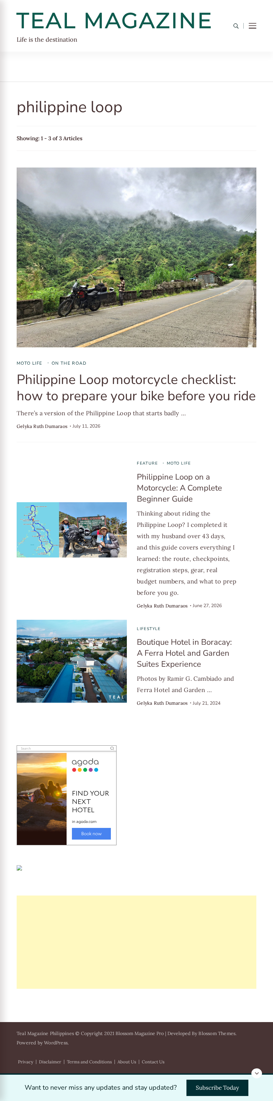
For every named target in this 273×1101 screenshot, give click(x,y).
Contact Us (153, 1062)
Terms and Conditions (89, 1062)
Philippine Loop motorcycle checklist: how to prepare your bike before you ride (136, 388)
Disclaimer (50, 1062)
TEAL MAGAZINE (115, 20)
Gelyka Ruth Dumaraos (42, 426)
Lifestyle (149, 628)
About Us (127, 1062)
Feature (147, 463)
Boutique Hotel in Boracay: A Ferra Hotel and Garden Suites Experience (184, 653)
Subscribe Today (217, 1087)
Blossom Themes (216, 1033)
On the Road (69, 363)
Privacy (25, 1062)
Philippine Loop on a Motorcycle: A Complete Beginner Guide (179, 488)
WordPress (56, 1043)
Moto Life (30, 363)
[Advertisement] (136, 942)
